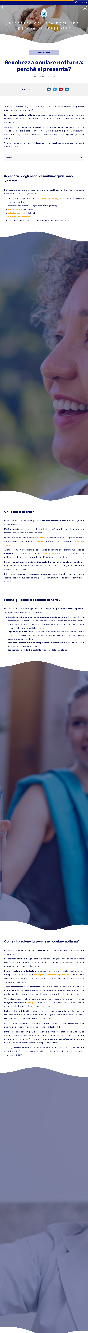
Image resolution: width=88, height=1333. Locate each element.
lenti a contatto (52, 554)
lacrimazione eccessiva (19, 217)
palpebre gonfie (15, 213)
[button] (49, 89)
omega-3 (31, 1003)
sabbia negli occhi (48, 199)
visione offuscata (16, 210)
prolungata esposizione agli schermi (52, 975)
